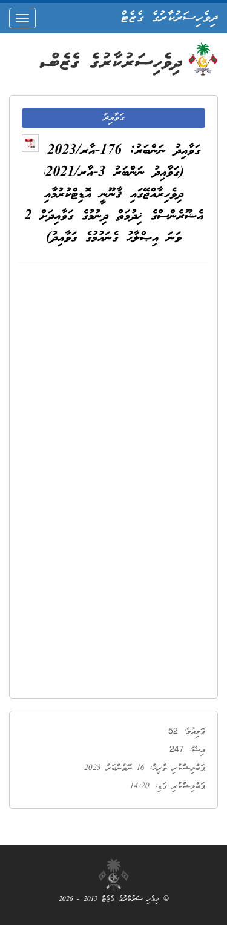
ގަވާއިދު (114, 118)
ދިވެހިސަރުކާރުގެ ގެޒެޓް (169, 18)
